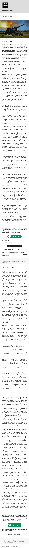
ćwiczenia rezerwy (8, 541)
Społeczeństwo (20, 260)
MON (14, 541)
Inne (12, 260)
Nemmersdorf (22, 261)
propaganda (4, 262)
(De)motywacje (8, 41)
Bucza (3, 261)
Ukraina (22, 540)
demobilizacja (7, 261)
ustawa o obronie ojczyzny (7, 542)
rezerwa (22, 541)
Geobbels (13, 261)
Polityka (13, 540)
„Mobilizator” (8, 267)
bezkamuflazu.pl (8, 10)
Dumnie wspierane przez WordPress (9, 546)
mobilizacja (17, 261)
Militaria (14, 260)
